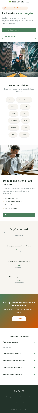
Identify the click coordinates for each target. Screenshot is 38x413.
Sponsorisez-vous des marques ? (14, 360)
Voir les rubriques (10, 36)
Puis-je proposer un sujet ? (12, 374)
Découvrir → (9, 215)
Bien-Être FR (16, 2)
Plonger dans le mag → (12, 30)
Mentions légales (16, 402)
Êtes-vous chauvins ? (10, 342)
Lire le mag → (19, 318)
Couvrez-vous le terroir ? (12, 353)
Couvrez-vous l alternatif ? (12, 367)
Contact (25, 402)
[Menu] (27, 1)
